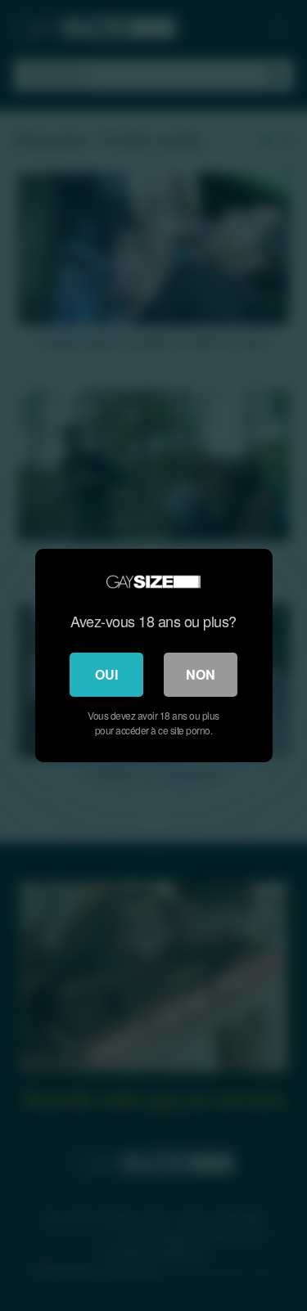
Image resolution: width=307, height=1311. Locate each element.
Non (200, 674)
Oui (106, 674)
